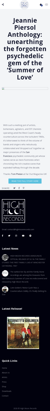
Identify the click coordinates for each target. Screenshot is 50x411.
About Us (6, 372)
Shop (4, 386)
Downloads (6, 391)
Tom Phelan (17, 174)
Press (4, 382)
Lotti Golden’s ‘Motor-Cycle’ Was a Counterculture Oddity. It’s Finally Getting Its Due (24, 291)
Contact (5, 396)
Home (4, 368)
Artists (4, 377)
